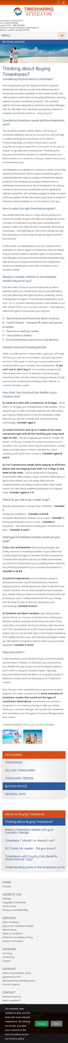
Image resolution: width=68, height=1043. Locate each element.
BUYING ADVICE (16, 786)
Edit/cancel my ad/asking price (18, 980)
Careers (6, 961)
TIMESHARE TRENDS (19, 778)
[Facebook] (58, 2)
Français (6, 886)
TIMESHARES (14, 762)
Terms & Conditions (12, 933)
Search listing (9, 929)
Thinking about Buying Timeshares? (29, 822)
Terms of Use (9, 906)
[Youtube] (64, 2)
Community (8, 957)
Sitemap (6, 898)
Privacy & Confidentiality (15, 910)
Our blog (7, 953)
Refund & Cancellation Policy (17, 937)
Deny (56, 1023)
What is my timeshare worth (16, 973)
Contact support (11, 984)
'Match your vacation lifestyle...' (32, 307)
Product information (12, 941)
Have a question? (11, 1000)
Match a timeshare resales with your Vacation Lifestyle (29, 831)
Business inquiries (11, 996)
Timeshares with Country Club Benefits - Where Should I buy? (32, 857)
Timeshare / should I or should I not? (30, 840)
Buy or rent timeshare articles (17, 926)
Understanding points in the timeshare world (35, 867)
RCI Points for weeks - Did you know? (30, 848)
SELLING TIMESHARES (20, 770)
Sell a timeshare (10, 922)
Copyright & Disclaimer (14, 902)
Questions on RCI (11, 976)
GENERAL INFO (15, 794)
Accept (42, 1023)
